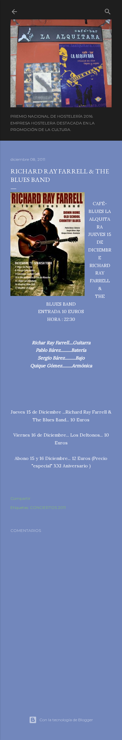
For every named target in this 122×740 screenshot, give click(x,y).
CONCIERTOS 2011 (48, 507)
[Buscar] (108, 10)
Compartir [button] (20, 498)
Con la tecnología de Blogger (66, 719)
